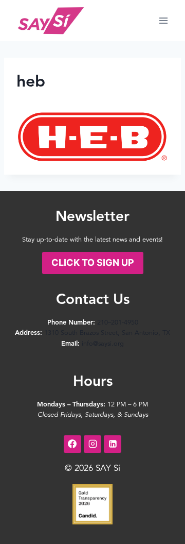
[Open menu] (163, 20)
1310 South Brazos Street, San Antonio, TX (107, 333)
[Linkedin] (112, 444)
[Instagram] (92, 444)
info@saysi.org (103, 344)
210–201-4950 (117, 322)
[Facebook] (72, 444)
